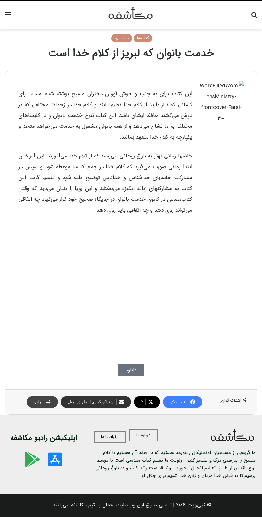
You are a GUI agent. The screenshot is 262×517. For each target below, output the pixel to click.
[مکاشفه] (130, 15)
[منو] (8, 17)
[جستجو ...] (254, 17)
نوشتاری (122, 38)
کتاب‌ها (143, 38)
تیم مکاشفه (83, 505)
